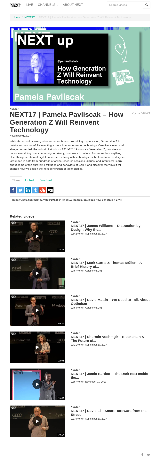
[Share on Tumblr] (35, 190)
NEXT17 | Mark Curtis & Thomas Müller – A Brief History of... (106, 265)
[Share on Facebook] (13, 190)
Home (16, 17)
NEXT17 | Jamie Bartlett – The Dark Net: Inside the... (109, 376)
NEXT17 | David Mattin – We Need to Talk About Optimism (110, 302)
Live (29, 4)
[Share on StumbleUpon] (42, 190)
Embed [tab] (29, 180)
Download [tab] (45, 180)
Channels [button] (47, 4)
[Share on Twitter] (20, 190)
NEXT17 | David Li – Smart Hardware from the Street (109, 413)
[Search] (146, 5)
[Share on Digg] (50, 190)
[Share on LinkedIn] (28, 190)
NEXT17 (29, 17)
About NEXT (73, 4)
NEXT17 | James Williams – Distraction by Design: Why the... (105, 228)
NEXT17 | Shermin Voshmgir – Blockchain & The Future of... (107, 339)
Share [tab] (16, 180)
